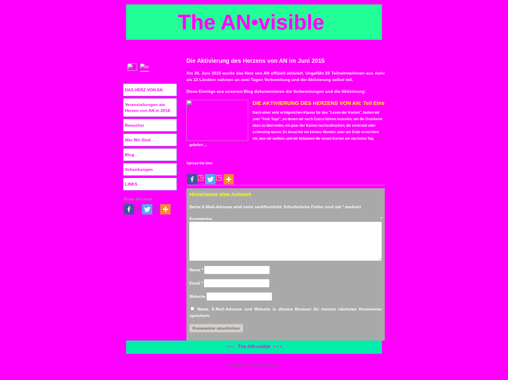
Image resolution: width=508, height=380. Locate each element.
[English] (133, 67)
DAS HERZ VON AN (144, 89)
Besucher (134, 125)
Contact (235, 364)
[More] (228, 175)
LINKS (131, 184)
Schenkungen (139, 169)
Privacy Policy (263, 364)
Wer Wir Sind (138, 140)
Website (197, 296)
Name (196, 269)
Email (196, 283)
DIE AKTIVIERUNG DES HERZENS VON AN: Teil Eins (319, 103)
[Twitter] (213, 175)
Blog (129, 154)
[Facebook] (195, 175)
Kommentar (285, 218)
